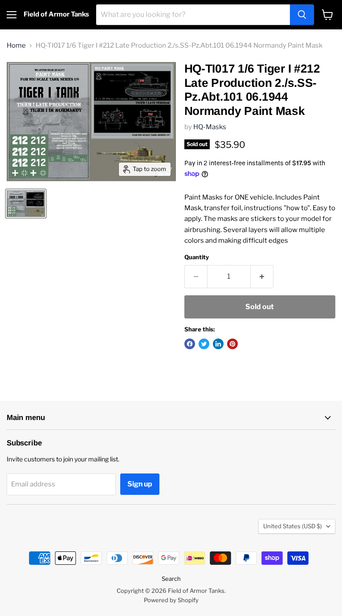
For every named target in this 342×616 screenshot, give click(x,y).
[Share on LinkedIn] (218, 344)
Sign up (139, 484)
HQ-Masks (209, 127)
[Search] (302, 14)
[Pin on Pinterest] (232, 344)
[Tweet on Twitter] (204, 344)
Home (16, 45)
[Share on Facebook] (189, 344)
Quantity (196, 257)
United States (292, 526)
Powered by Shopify (171, 600)
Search (171, 578)
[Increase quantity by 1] (262, 276)
